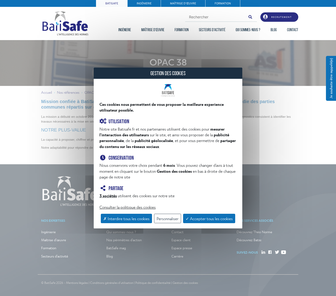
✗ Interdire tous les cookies (126, 218)
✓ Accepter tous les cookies (209, 218)
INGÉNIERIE (144, 3)
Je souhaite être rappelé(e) (331, 78)
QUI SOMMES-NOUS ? (248, 30)
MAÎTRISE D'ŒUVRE (183, 3)
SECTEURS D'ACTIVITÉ (212, 30)
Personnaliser (168, 218)
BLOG (274, 30)
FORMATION (223, 3)
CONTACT (292, 30)
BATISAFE (111, 3)
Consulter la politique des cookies (127, 207)
